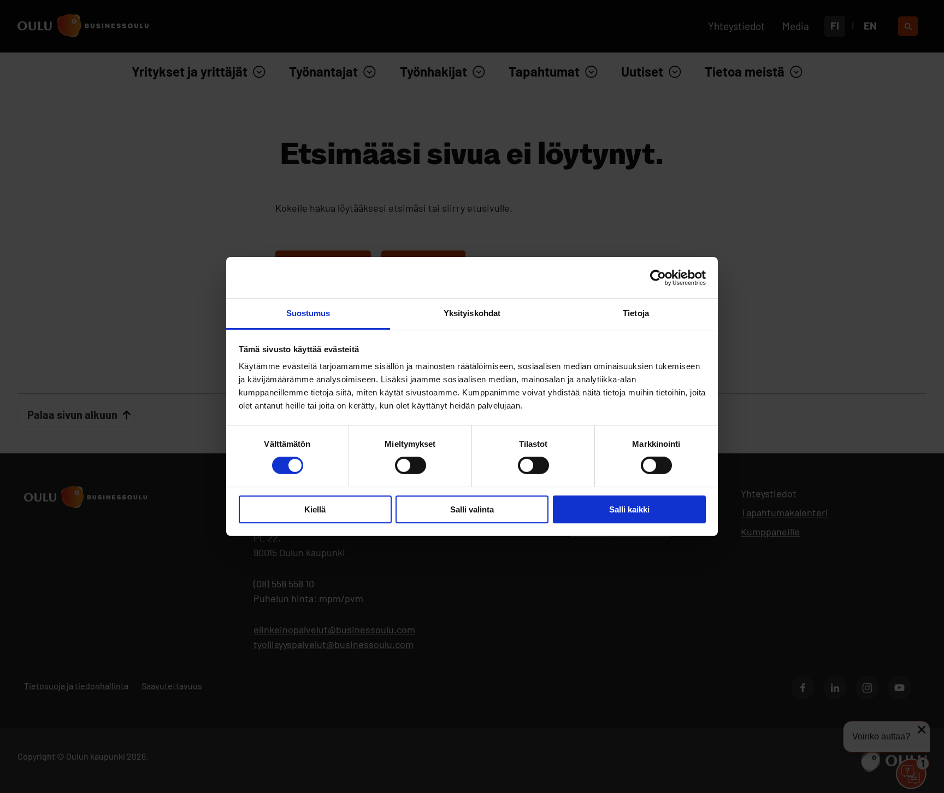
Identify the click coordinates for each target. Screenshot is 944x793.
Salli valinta (472, 509)
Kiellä (315, 509)
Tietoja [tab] (636, 313)
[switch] (410, 465)
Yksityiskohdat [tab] (472, 313)
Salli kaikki (629, 509)
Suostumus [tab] (308, 313)
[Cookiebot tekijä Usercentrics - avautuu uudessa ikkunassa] (658, 277)
